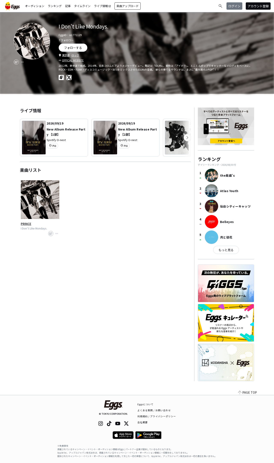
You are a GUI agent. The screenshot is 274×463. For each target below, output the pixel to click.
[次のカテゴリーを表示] (187, 137)
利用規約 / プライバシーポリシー (156, 416)
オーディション (34, 6)
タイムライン (82, 6)
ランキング (55, 6)
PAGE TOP (249, 392)
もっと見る (226, 250)
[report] (22, 62)
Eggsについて (145, 404)
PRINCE (26, 224)
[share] (16, 62)
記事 (68, 6)
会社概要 (142, 422)
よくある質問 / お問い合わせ (154, 410)
